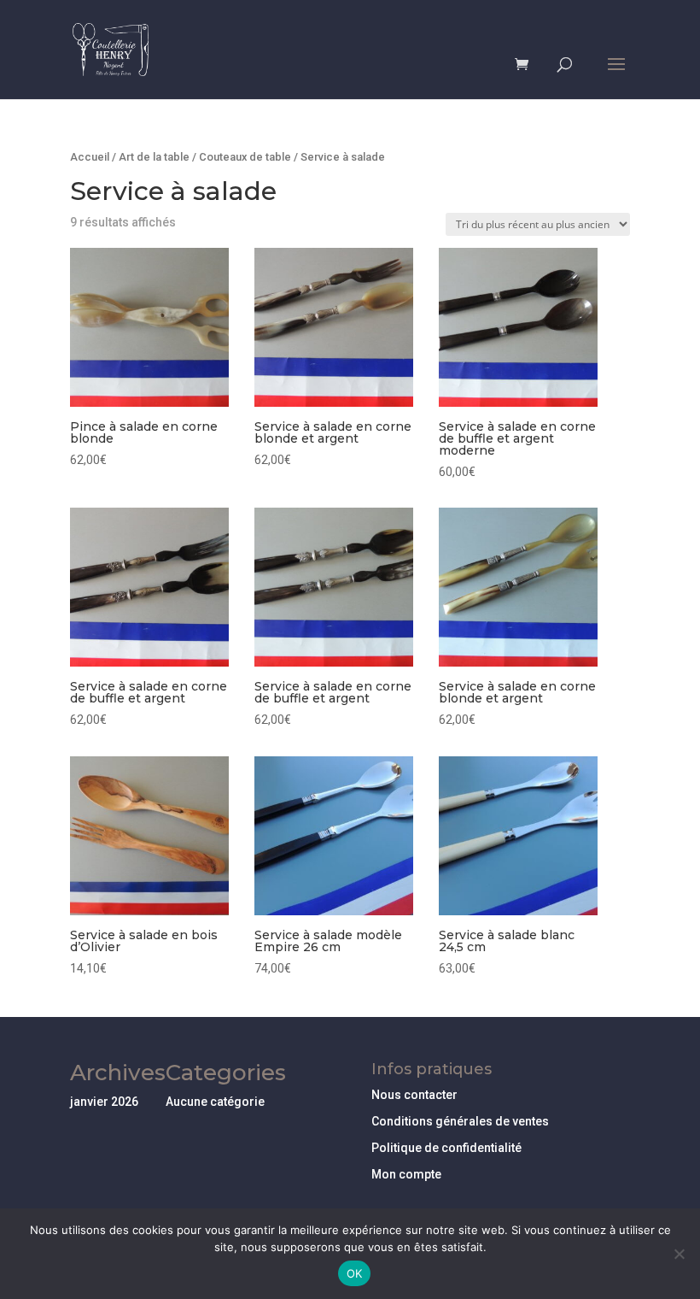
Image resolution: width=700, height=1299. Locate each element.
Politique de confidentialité (446, 1148)
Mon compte (406, 1174)
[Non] (678, 1253)
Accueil (89, 156)
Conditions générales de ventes (460, 1121)
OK (355, 1273)
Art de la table (154, 156)
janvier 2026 (104, 1101)
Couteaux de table (245, 156)
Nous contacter (414, 1095)
